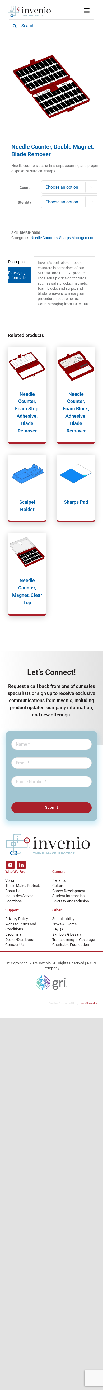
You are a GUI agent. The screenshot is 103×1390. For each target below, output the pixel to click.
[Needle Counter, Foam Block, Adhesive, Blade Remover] (76, 366)
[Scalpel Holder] (27, 474)
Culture (58, 885)
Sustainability (63, 919)
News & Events (64, 924)
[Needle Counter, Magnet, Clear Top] (27, 552)
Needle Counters (44, 238)
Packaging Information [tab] (18, 275)
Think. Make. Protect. (22, 885)
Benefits (59, 880)
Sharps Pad (76, 502)
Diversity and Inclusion (70, 901)
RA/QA (58, 929)
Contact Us (14, 944)
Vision (10, 880)
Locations (13, 901)
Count (25, 187)
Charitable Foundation (70, 944)
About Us (12, 891)
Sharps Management (76, 238)
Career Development (68, 891)
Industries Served (19, 896)
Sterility (24, 202)
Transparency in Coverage (73, 939)
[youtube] (10, 865)
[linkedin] (21, 865)
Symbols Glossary (67, 934)
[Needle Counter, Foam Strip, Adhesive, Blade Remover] (27, 366)
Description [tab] (17, 262)
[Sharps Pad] (76, 474)
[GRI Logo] (51, 976)
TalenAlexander (88, 1003)
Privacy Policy (16, 919)
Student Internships (68, 896)
